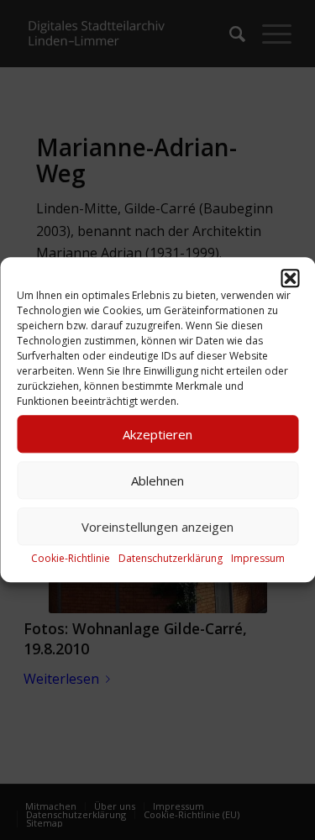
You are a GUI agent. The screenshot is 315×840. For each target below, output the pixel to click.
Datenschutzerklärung (170, 558)
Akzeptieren (157, 434)
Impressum (258, 558)
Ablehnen (157, 480)
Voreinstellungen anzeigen (157, 526)
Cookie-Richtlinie (70, 558)
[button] (289, 278)
